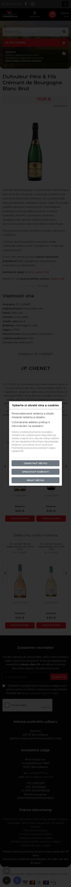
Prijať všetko (35, 480)
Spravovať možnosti (35, 471)
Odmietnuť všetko (35, 463)
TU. (22, 451)
